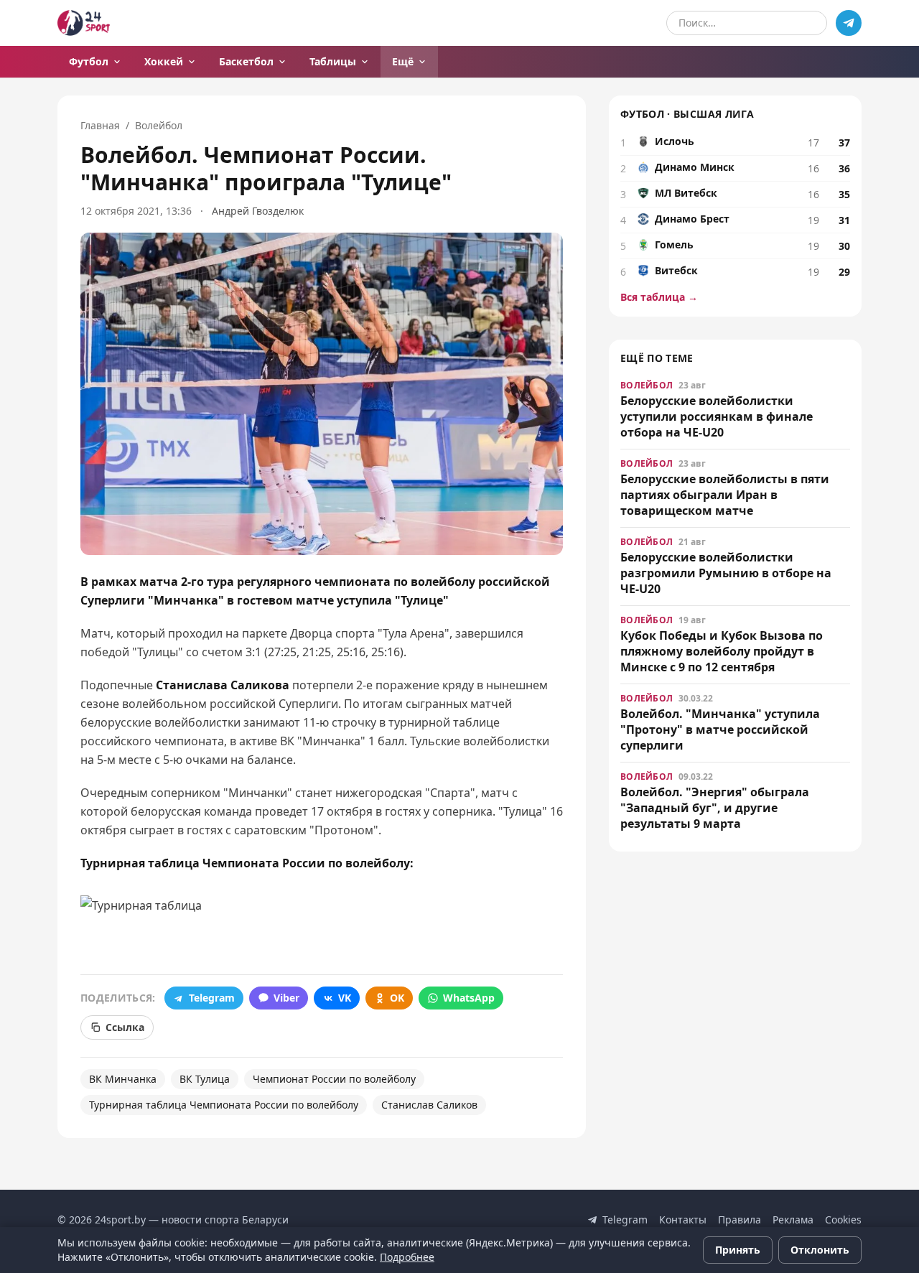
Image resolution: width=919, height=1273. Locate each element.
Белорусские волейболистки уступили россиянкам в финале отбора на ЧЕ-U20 (716, 416)
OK (397, 997)
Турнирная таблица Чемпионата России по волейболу (223, 1104)
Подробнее (407, 1257)
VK (344, 997)
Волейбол (158, 125)
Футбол (88, 61)
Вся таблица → (659, 297)
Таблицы (332, 61)
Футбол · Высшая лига (687, 114)
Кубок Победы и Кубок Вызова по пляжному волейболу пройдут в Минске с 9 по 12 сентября (721, 651)
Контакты (682, 1219)
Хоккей (163, 61)
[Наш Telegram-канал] (849, 23)
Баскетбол (246, 61)
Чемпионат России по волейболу (334, 1079)
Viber (286, 997)
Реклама (793, 1219)
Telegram (212, 997)
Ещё (403, 61)
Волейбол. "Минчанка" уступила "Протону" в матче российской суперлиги (720, 729)
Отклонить (819, 1249)
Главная (100, 125)
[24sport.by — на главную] (83, 23)
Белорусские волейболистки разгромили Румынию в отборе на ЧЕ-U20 (725, 573)
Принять (737, 1249)
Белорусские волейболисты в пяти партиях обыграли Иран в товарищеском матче (724, 494)
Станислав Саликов (429, 1104)
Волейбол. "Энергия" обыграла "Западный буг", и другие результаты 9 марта (714, 807)
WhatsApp (469, 997)
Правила (739, 1219)
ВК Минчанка (123, 1079)
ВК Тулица (204, 1079)
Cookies (843, 1219)
